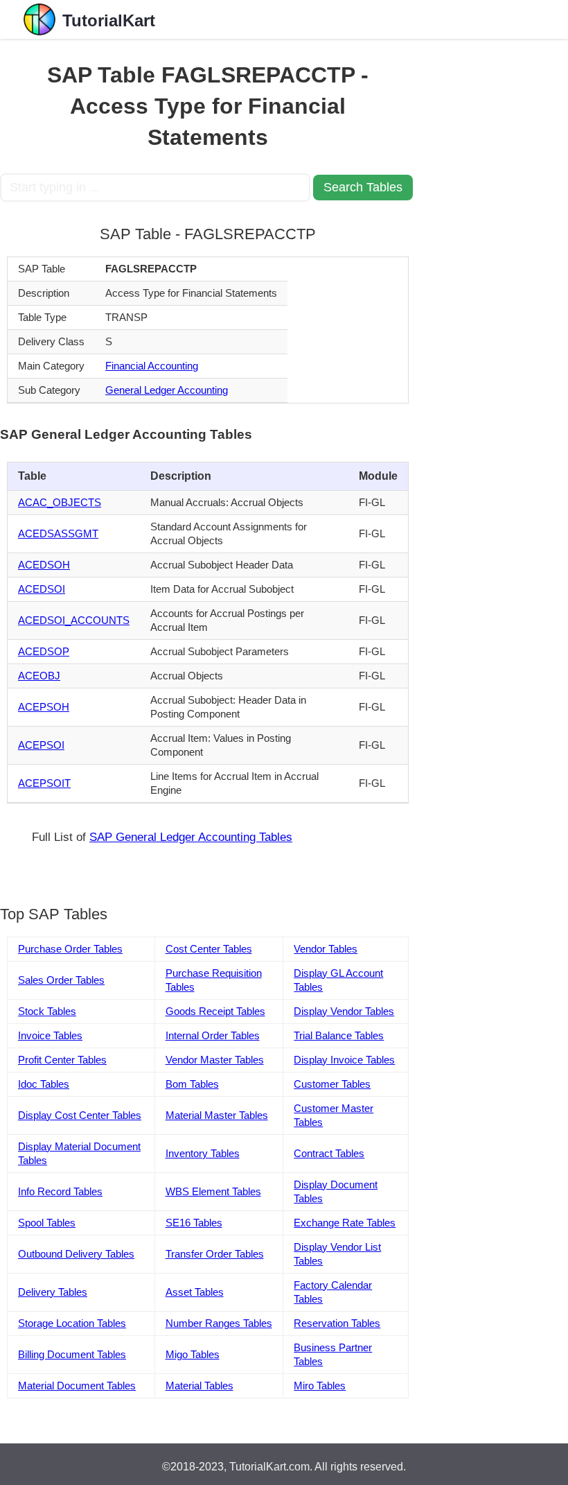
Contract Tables (329, 1153)
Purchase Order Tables (70, 949)
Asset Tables (195, 1292)
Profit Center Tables (62, 1060)
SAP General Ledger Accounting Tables (190, 837)
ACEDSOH (44, 565)
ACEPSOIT (44, 783)
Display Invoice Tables (344, 1060)
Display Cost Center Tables (79, 1115)
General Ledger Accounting (166, 390)
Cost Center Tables (209, 949)
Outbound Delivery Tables (76, 1254)
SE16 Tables (194, 1222)
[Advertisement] (491, 247)
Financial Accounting (151, 366)
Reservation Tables (337, 1323)
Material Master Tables (217, 1115)
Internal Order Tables (213, 1035)
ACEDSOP (43, 651)
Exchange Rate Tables (345, 1222)
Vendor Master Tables (215, 1060)
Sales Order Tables (61, 980)
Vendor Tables (325, 949)
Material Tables (199, 1385)
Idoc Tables (43, 1084)
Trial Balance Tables (339, 1035)
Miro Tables (320, 1385)
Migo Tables (193, 1354)
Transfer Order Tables (215, 1254)
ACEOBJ (39, 675)
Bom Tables (192, 1084)
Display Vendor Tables (344, 1011)
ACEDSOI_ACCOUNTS (74, 620)
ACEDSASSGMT (58, 533)
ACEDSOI (41, 589)
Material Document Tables (77, 1385)
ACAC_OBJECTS (59, 502)
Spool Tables (47, 1222)
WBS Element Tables (213, 1191)
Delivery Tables (52, 1292)
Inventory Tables (203, 1153)
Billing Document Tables (72, 1354)
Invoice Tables (50, 1035)
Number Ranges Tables (219, 1323)
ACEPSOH (43, 707)
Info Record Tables (60, 1191)
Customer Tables (332, 1084)
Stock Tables (47, 1011)
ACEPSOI (41, 745)
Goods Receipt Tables (215, 1011)
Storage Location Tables (72, 1323)
